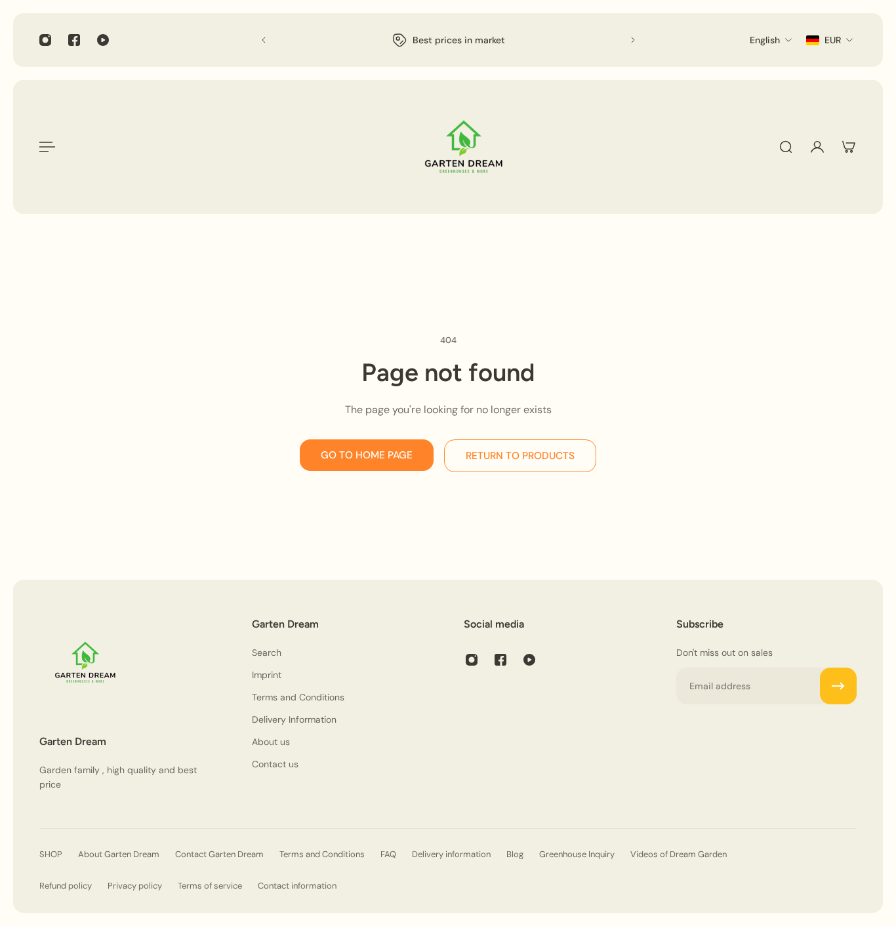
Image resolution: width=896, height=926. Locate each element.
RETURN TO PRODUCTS (520, 455)
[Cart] (849, 146)
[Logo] (464, 147)
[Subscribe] (838, 686)
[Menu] (47, 147)
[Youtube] (103, 40)
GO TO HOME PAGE (367, 455)
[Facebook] (74, 40)
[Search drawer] (786, 146)
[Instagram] (45, 40)
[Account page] (817, 146)
